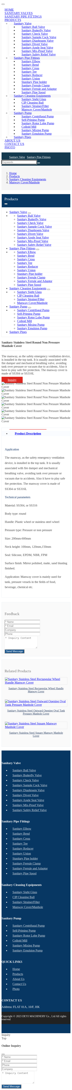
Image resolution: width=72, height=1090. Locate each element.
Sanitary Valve (17, 157)
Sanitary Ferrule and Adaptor (34, 281)
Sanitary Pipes (18, 332)
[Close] (3, 1054)
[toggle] (3, 4)
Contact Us (19, 984)
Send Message (14, 651)
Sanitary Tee (24, 263)
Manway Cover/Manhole (37, 109)
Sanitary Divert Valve (30, 233)
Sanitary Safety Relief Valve (34, 244)
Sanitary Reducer (27, 266)
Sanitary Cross (26, 259)
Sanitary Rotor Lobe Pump (33, 317)
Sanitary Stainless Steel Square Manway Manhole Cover (36, 734)
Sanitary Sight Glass (29, 292)
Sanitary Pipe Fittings (38, 157)
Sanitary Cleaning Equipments (27, 288)
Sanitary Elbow (26, 252)
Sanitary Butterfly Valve (31, 219)
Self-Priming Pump (28, 313)
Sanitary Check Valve (30, 223)
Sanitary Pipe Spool (29, 284)
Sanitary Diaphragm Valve (33, 230)
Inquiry (12, 380)
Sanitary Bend (25, 255)
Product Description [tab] (28, 433)
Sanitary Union (26, 270)
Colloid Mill (24, 321)
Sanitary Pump (18, 306)
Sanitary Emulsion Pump (37, 133)
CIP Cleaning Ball (28, 295)
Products (13, 20)
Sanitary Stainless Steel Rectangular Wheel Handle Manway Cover (36, 690)
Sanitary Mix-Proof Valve (32, 241)
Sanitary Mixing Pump (31, 324)
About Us (18, 979)
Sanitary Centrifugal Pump (33, 310)
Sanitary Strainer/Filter (30, 299)
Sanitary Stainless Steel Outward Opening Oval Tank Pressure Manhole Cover (36, 712)
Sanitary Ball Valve (29, 215)
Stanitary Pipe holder (29, 273)
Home (16, 969)
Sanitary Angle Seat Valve (33, 237)
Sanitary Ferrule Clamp (31, 277)
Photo (10, 147)
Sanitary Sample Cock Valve (34, 226)
